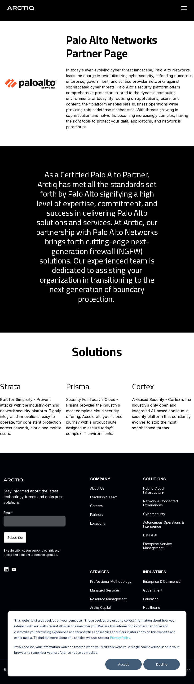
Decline (161, 664)
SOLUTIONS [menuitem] (154, 479)
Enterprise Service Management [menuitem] (157, 546)
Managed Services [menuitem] (105, 590)
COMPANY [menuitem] (100, 479)
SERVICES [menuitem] (99, 572)
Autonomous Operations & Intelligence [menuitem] (163, 524)
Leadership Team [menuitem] (103, 497)
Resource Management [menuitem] (108, 599)
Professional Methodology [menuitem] (111, 581)
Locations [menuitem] (97, 523)
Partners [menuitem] (96, 515)
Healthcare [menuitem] (151, 607)
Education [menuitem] (151, 599)
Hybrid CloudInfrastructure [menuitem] (153, 490)
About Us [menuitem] (97, 488)
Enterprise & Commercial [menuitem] (162, 581)
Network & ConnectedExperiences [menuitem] (160, 503)
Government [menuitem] (152, 590)
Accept (123, 664)
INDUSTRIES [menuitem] (154, 572)
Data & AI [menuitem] (150, 535)
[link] (20, 7)
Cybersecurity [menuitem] (154, 514)
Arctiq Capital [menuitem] (100, 607)
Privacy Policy (120, 638)
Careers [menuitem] (96, 506)
